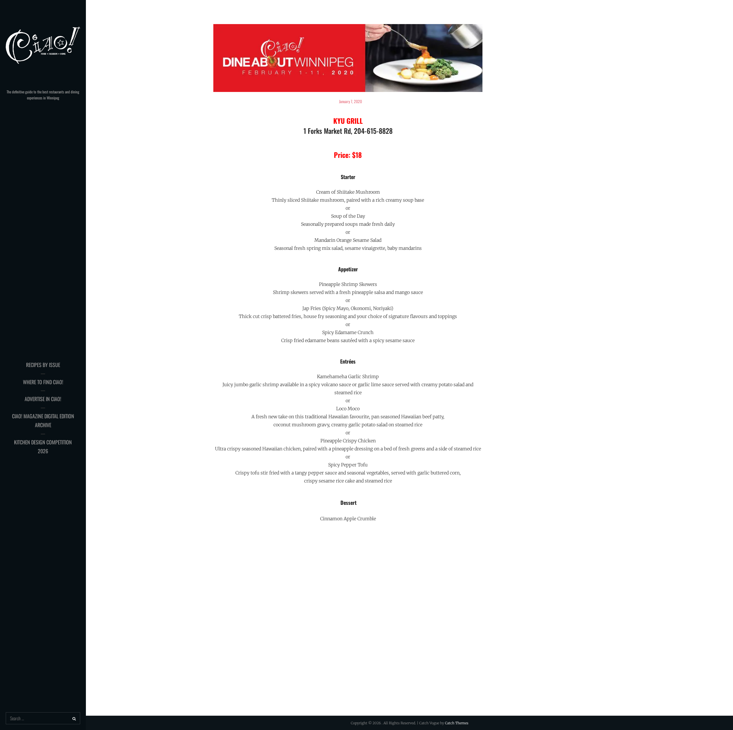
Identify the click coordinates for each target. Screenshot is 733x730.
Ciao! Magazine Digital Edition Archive (43, 420)
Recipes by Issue (43, 364)
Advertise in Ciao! (43, 399)
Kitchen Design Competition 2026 (43, 446)
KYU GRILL (348, 120)
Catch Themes (456, 723)
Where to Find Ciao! (43, 382)
